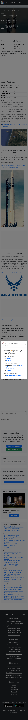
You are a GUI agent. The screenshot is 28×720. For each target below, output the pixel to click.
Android (8, 360)
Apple (8, 358)
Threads (8, 370)
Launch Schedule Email (13, 375)
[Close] (26, 344)
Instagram (9, 369)
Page (14, 365)
